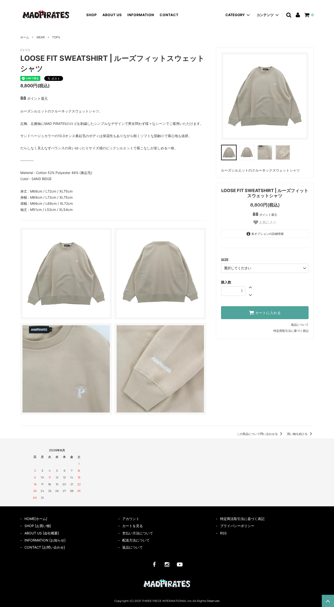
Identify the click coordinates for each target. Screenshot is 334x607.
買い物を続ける (297, 434)
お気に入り (267, 222)
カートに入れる (267, 313)
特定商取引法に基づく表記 (291, 331)
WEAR (40, 37)
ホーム (24, 37)
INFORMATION (140, 15)
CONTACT (169, 15)
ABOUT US (112, 15)
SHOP (91, 15)
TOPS (56, 37)
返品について (300, 324)
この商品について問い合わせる (257, 434)
